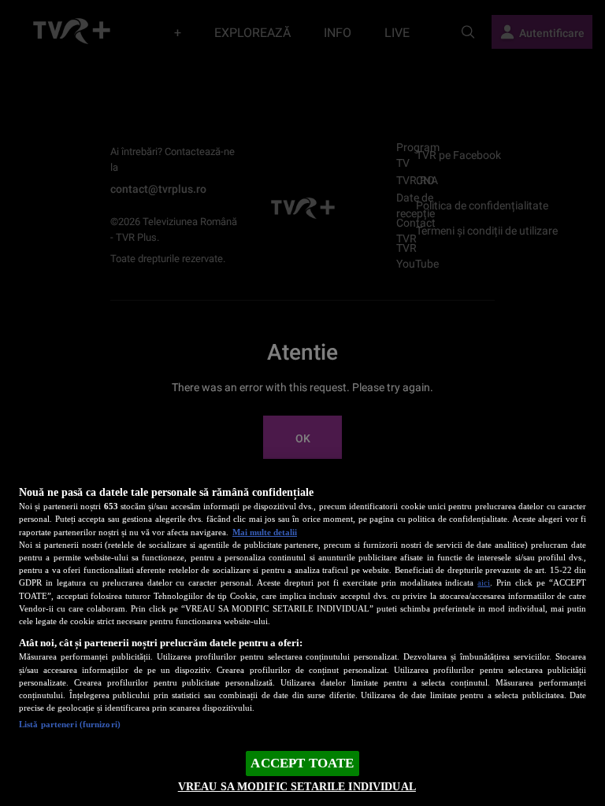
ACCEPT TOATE (302, 763)
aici (483, 582)
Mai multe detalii (264, 532)
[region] (302, 634)
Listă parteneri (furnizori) (70, 724)
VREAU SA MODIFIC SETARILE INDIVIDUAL (297, 786)
